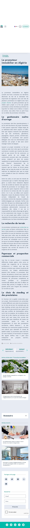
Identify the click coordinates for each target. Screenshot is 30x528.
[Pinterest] (23, 525)
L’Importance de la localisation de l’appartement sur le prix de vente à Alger (14, 397)
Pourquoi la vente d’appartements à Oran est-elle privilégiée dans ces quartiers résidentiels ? (14, 464)
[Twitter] (11, 525)
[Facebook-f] (7, 525)
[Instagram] (19, 525)
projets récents (6, 103)
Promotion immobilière (5, 56)
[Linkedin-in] (15, 525)
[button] (5, 26)
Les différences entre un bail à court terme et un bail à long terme (13, 442)
